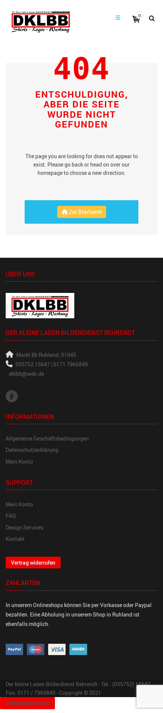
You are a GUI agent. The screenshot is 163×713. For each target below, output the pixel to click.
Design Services (24, 527)
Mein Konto (19, 461)
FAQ (11, 515)
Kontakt (15, 538)
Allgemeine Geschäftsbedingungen (47, 438)
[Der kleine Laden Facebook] (12, 396)
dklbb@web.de (26, 373)
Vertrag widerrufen (33, 562)
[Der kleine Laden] (41, 20)
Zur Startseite (85, 211)
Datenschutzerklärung (32, 449)
